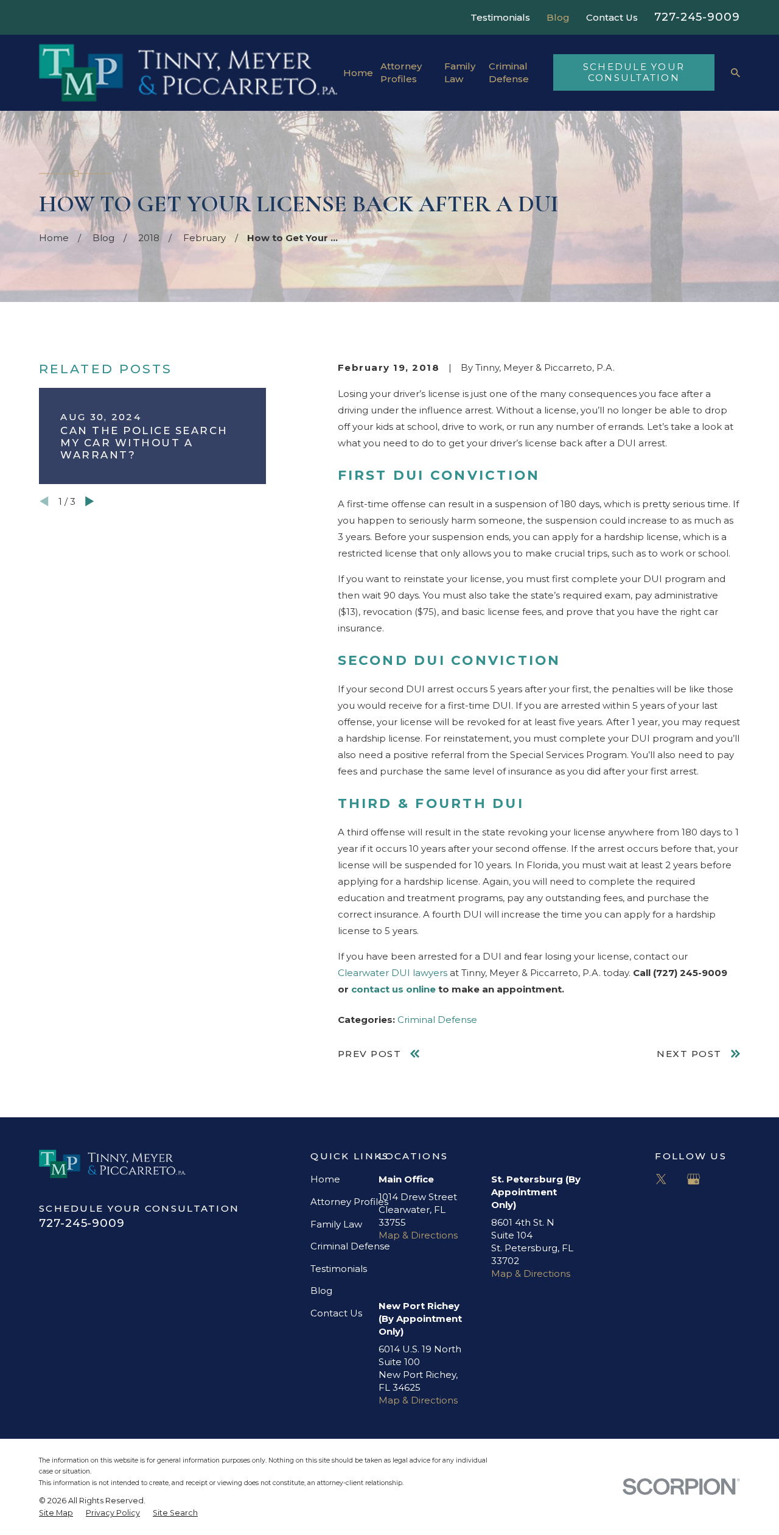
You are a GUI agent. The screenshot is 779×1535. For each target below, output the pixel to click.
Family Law (336, 1224)
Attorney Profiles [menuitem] (401, 72)
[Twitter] (661, 1179)
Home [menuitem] (358, 73)
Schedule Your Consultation (634, 72)
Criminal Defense (437, 1019)
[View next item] (90, 501)
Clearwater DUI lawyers (392, 972)
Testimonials (500, 17)
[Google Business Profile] (693, 1179)
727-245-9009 (697, 17)
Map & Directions (418, 1235)
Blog (558, 17)
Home (325, 1179)
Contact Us (612, 17)
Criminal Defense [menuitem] (509, 72)
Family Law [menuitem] (459, 72)
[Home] (188, 73)
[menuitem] (56, 1513)
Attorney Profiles (349, 1201)
